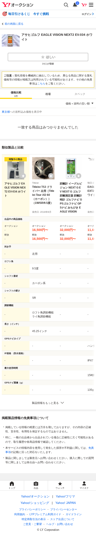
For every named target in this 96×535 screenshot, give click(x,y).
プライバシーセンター (63, 509)
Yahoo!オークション (35, 496)
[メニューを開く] (91, 5)
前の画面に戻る (14, 23)
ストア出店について (62, 519)
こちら (41, 83)
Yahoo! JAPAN (65, 503)
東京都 (6, 111)
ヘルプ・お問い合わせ (59, 524)
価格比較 (16, 94)
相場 (48, 94)
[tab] (16, 94)
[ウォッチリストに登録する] (23, 175)
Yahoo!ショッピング (35, 503)
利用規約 (19, 514)
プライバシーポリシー (32, 509)
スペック (80, 94)
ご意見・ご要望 (32, 524)
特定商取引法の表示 (34, 519)
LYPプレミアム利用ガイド (45, 514)
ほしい (50, 57)
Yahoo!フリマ (65, 496)
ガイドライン (74, 514)
